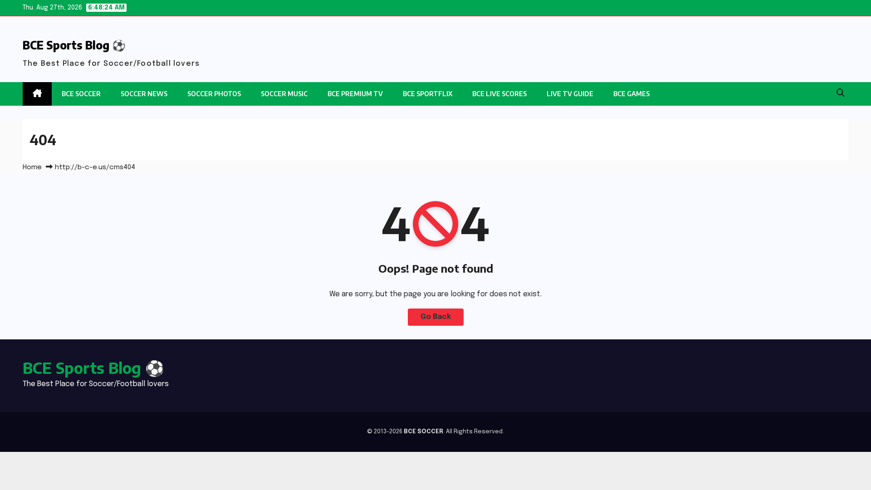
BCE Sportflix (427, 94)
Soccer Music (284, 94)
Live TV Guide (570, 94)
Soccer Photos (214, 94)
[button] (841, 93)
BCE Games (631, 94)
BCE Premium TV (355, 94)
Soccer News (144, 94)
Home (32, 167)
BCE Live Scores (499, 94)
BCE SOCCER (81, 94)
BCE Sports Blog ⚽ (74, 45)
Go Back (436, 317)
